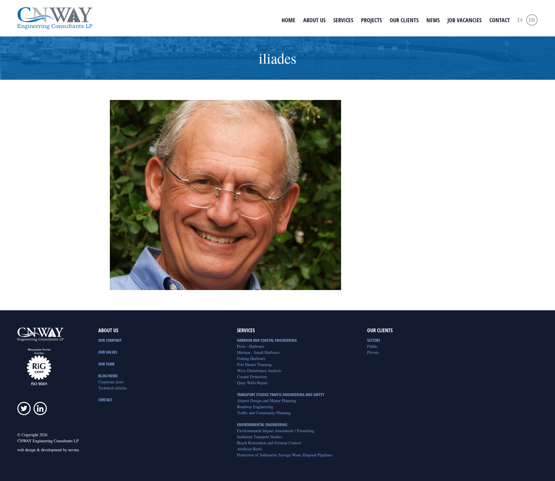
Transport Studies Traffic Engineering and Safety (280, 394)
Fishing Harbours (251, 358)
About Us (314, 20)
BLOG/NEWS (108, 375)
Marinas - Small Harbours (258, 352)
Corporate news (111, 382)
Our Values (107, 352)
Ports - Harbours (250, 346)
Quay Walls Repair (252, 382)
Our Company (110, 340)
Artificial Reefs (249, 449)
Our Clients (404, 20)
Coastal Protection (252, 376)
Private (373, 352)
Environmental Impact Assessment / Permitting (275, 430)
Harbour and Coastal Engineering (267, 340)
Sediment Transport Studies (259, 436)
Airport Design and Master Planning (266, 400)
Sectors (373, 340)
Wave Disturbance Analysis (259, 370)
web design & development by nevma (48, 449)
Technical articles (112, 388)
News (433, 20)
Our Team (106, 364)
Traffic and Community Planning (264, 412)
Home (288, 20)
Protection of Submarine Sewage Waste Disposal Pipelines (284, 455)
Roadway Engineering (255, 406)
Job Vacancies (464, 20)
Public (372, 346)
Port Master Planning (254, 364)
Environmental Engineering (262, 424)
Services (343, 20)
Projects (371, 20)
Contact (499, 20)
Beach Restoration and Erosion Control (269, 442)
